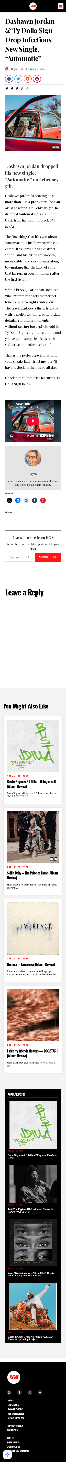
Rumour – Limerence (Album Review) (31, 964)
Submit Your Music (18, 1451)
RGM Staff (12, 1442)
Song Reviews (15, 1409)
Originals (13, 1404)
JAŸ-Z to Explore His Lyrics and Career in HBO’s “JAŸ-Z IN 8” (30, 1210)
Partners (12, 1430)
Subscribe (48, 557)
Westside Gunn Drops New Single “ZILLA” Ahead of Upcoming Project (30, 1338)
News (11, 1400)
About (10, 1438)
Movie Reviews (16, 1418)
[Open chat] (7, 1454)
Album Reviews (16, 1413)
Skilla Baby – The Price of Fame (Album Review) (32, 875)
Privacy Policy (15, 1425)
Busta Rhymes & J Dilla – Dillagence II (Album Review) (31, 784)
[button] (60, 6)
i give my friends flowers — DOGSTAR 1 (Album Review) (32, 1053)
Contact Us (13, 1447)
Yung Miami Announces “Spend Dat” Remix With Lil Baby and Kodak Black (31, 1274)
